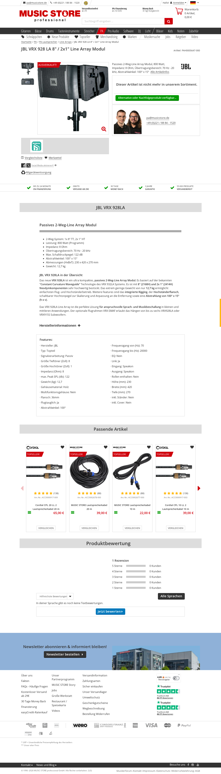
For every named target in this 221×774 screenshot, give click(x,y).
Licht (147, 30)
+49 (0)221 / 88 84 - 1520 (161, 123)
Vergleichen (46, 528)
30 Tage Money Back (33, 701)
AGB (197, 770)
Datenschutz (163, 770)
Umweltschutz (91, 697)
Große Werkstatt (62, 696)
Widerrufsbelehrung (183, 770)
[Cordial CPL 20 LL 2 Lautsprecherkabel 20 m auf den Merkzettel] (62, 447)
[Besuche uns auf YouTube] (198, 765)
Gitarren (25, 30)
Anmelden (178, 2)
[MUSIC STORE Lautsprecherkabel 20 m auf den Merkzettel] (105, 447)
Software (128, 30)
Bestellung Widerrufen (96, 714)
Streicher (89, 30)
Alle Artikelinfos (159, 72)
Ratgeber (181, 36)
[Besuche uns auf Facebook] (188, 765)
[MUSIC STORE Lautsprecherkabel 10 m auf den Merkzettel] (149, 447)
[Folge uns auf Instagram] (193, 765)
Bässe (38, 30)
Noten (180, 30)
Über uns (27, 675)
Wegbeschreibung (94, 708)
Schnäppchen (34, 36)
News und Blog (45, 765)
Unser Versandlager (95, 692)
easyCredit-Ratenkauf (34, 712)
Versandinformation (95, 675)
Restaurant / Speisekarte (59, 703)
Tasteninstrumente (69, 30)
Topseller (85, 36)
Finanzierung (29, 707)
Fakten (25, 681)
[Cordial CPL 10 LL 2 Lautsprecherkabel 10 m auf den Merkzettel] (192, 447)
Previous (22, 488)
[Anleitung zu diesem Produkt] (36, 146)
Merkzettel (55, 158)
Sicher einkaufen (93, 686)
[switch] (176, 678)
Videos (56, 710)
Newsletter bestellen (63, 654)
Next (199, 488)
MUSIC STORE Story (63, 685)
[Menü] (179, 675)
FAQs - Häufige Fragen (34, 686)
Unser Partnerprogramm (63, 677)
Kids (170, 30)
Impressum (149, 770)
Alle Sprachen (171, 596)
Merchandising (109, 36)
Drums (50, 30)
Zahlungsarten (91, 681)
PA (101, 30)
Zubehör (194, 30)
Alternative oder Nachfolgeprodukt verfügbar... (147, 98)
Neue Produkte (60, 36)
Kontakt (26, 765)
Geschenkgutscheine (95, 703)
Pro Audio (113, 30)
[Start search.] (169, 21)
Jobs (168, 36)
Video (194, 36)
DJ (139, 30)
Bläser (159, 30)
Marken (132, 36)
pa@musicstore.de (37, 2)
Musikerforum (124, 770)
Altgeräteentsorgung (38, 172)
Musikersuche (152, 36)
